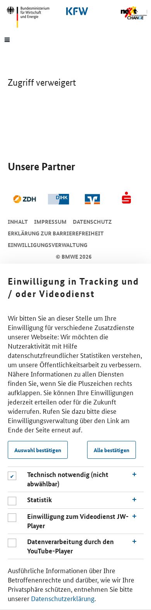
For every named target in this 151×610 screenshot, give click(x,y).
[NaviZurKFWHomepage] (75, 11)
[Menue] (7, 39)
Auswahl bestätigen (37, 450)
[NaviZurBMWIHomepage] (31, 17)
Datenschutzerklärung (62, 598)
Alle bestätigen (111, 450)
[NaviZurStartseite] (133, 13)
